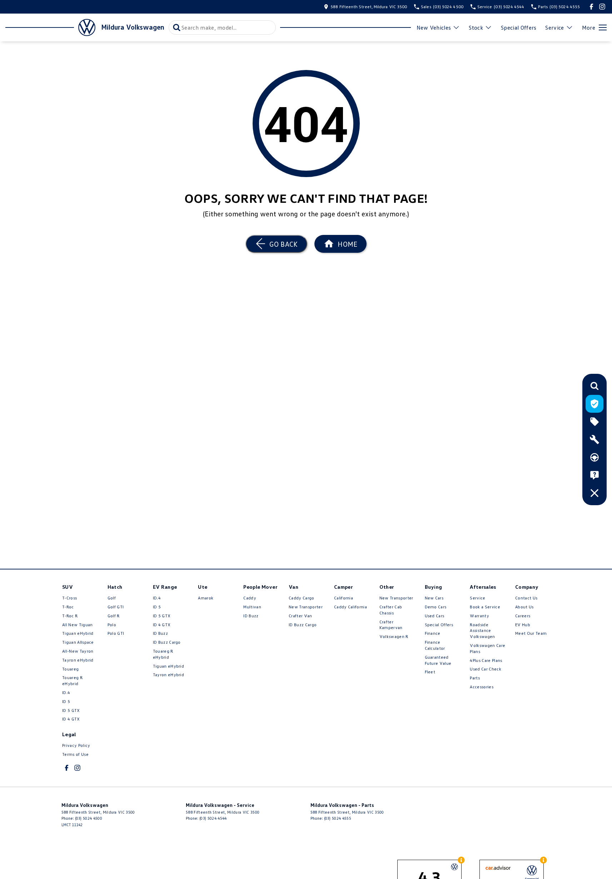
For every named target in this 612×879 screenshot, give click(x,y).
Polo (112, 624)
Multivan (252, 606)
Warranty (479, 615)
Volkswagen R (393, 636)
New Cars (434, 598)
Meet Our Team (531, 633)
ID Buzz (160, 633)
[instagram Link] (602, 6)
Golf (112, 598)
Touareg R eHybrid (72, 680)
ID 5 (66, 701)
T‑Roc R (70, 615)
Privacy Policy (76, 745)
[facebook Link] (591, 6)
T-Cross (69, 598)
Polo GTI (116, 633)
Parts (475, 677)
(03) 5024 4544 (213, 818)
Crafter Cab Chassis (390, 610)
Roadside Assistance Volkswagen (482, 630)
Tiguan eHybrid (77, 633)
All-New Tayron (77, 651)
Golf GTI (116, 606)
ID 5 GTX (71, 710)
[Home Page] (50, 27)
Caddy (249, 598)
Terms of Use (75, 754)
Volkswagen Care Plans (487, 648)
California (343, 598)
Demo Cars (436, 606)
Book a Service (485, 606)
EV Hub (522, 624)
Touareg (70, 669)
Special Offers (518, 27)
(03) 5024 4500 (88, 818)
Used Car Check (485, 669)
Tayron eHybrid (77, 660)
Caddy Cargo (301, 598)
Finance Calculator (435, 645)
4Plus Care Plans (486, 660)
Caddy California (350, 606)
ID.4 (66, 692)
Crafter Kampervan (391, 625)
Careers (522, 615)
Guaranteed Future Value (438, 660)
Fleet (430, 671)
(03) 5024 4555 (337, 818)
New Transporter (306, 606)
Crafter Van (300, 615)
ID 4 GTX (71, 719)
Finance (433, 633)
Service (554, 27)
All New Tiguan (77, 624)
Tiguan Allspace (78, 642)
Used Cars (434, 615)
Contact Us (526, 598)
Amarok (205, 598)
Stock (476, 27)
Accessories (481, 686)
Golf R (114, 615)
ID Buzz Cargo (167, 642)
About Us (524, 606)
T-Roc (68, 606)
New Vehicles (434, 27)
